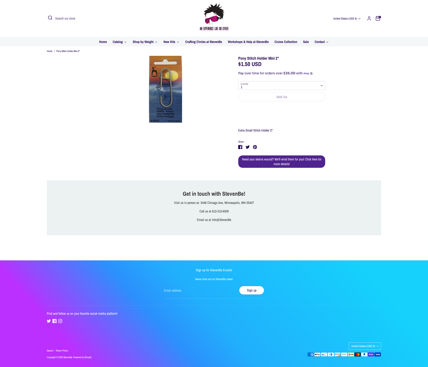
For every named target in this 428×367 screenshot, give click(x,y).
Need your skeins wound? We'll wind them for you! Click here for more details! (281, 161)
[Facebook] (54, 321)
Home (103, 41)
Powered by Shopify (82, 357)
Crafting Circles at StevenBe (203, 41)
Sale (306, 41)
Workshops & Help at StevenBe (248, 41)
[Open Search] (50, 17)
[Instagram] (60, 321)
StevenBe (67, 357)
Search (50, 350)
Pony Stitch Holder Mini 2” (68, 51)
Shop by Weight (143, 41)
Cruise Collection (286, 41)
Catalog (118, 41)
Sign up (251, 290)
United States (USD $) (345, 18)
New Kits (170, 41)
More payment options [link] (282, 117)
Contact (320, 41)
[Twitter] (49, 321)
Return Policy (62, 350)
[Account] (369, 18)
